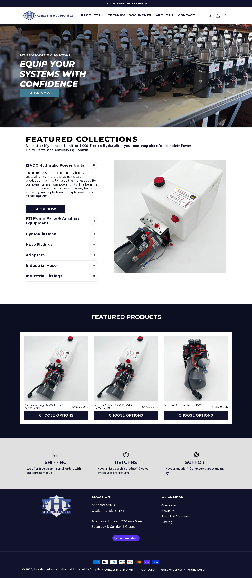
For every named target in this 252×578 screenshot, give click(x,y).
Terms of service (171, 569)
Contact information (118, 569)
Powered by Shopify (87, 569)
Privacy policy (146, 569)
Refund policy (196, 569)
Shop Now (45, 209)
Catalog (166, 522)
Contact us (168, 505)
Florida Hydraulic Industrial (53, 569)
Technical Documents (176, 516)
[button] (92, 15)
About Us (167, 511)
